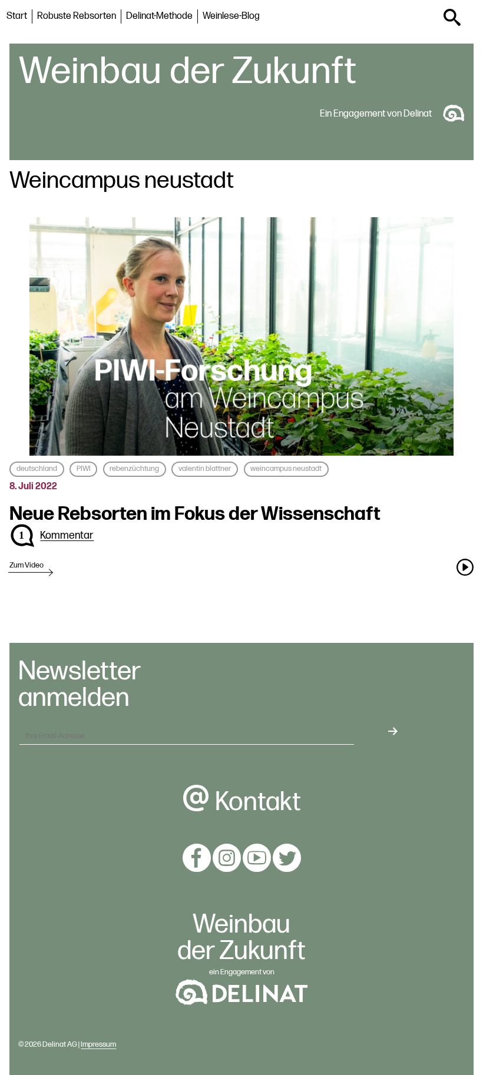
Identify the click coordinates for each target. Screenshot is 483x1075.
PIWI (84, 468)
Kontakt (255, 802)
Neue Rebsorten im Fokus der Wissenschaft (195, 514)
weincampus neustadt (286, 468)
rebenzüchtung (134, 468)
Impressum (98, 1044)
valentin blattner (204, 468)
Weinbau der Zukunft (187, 72)
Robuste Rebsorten (76, 16)
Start (16, 16)
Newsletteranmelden (79, 685)
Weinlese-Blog (231, 16)
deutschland (36, 468)
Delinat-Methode (159, 16)
